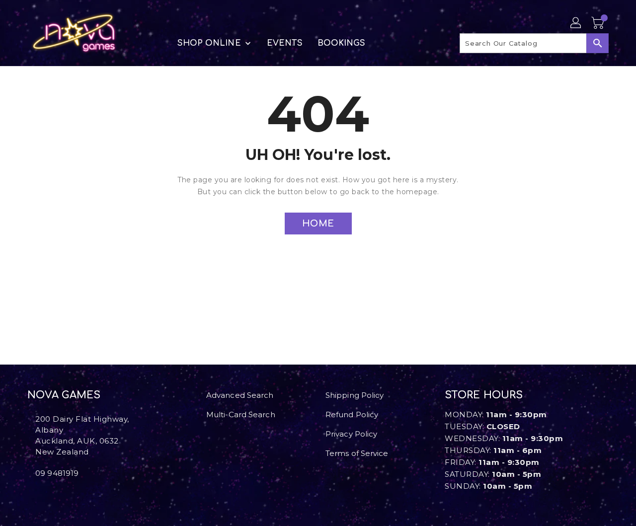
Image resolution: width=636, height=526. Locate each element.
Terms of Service (357, 453)
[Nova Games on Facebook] (30, 495)
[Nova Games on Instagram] (38, 495)
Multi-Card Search (240, 414)
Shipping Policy (354, 395)
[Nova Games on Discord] (46, 495)
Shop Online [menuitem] (209, 43)
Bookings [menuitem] (342, 43)
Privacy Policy (351, 434)
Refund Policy (351, 414)
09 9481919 (57, 473)
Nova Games (63, 395)
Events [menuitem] (285, 43)
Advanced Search (240, 395)
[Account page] (576, 23)
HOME (318, 223)
